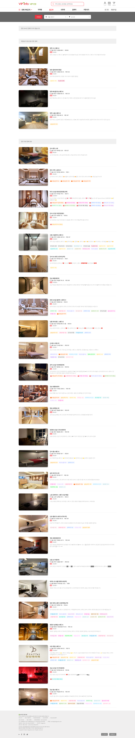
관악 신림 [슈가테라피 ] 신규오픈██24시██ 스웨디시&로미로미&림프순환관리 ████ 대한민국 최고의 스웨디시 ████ (80, 566)
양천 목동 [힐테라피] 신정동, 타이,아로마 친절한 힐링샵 (64, 76)
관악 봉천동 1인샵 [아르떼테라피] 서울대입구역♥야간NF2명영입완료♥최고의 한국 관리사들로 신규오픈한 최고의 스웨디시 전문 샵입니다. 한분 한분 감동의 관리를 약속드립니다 (82, 372)
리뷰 (66, 50)
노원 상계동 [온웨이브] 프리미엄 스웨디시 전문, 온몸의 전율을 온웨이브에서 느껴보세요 (72, 501)
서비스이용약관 (28, 717)
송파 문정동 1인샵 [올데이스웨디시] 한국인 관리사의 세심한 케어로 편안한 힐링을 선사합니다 (74, 306)
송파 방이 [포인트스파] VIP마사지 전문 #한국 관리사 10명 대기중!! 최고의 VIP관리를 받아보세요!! (75, 480)
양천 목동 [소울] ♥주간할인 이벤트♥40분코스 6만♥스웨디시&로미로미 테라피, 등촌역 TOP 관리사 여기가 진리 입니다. (80, 120)
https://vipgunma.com (29, 729)
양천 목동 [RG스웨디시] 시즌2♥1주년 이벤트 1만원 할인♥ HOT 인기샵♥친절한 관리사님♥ (72, 98)
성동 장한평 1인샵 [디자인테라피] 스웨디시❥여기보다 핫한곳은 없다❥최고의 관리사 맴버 (73, 436)
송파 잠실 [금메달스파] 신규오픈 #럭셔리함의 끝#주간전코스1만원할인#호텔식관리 (71, 415)
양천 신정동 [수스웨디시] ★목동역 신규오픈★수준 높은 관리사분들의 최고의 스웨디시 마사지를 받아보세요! (78, 55)
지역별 (40, 9)
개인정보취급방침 (36, 717)
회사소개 (20, 717)
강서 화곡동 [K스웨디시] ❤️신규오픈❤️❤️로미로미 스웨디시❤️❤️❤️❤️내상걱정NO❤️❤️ (73, 263)
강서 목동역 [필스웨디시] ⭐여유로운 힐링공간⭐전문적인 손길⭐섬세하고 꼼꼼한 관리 (72, 458)
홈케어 (74, 9)
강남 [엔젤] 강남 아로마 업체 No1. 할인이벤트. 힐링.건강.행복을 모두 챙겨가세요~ (71, 393)
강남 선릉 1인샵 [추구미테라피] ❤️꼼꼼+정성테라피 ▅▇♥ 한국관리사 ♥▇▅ (69, 674)
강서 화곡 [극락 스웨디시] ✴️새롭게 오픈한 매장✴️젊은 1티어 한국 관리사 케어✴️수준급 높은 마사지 (76, 176)
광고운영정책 (45, 717)
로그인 (107, 10)
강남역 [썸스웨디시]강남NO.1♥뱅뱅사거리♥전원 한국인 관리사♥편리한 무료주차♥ (71, 696)
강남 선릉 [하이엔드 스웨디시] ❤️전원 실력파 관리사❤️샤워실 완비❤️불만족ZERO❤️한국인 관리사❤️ (76, 328)
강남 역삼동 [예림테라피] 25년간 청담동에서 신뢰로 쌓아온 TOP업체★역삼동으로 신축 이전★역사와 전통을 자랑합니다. (81, 285)
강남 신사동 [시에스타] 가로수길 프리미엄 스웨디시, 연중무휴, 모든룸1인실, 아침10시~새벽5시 (74, 350)
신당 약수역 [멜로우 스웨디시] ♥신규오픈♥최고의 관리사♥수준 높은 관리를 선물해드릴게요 (73, 523)
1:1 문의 (104, 734)
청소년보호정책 (53, 717)
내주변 (63, 9)
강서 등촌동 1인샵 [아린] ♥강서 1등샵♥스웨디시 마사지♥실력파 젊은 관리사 (69, 220)
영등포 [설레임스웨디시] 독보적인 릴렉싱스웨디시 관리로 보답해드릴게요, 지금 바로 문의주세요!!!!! (75, 631)
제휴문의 (112, 734)
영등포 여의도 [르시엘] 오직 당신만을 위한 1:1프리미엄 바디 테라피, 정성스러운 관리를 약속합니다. (75, 588)
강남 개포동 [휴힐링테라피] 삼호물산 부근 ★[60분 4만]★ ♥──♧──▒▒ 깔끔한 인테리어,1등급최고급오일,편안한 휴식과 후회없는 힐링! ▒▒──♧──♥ (82, 545)
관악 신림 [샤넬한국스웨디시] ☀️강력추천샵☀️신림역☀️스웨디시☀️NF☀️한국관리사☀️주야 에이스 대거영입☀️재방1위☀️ (82, 241)
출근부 (51, 9)
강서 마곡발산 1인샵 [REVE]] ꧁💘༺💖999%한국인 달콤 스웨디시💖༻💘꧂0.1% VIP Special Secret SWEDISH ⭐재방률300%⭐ (82, 199)
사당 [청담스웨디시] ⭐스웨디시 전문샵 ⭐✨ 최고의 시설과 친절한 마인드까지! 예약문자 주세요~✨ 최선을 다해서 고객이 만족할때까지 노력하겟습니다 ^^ (81, 653)
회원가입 (113, 10)
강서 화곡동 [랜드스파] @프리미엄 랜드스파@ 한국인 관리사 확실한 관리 (68, 155)
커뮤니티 (86, 9)
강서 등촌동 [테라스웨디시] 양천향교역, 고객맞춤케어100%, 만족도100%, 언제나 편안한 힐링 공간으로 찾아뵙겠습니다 (80, 609)
